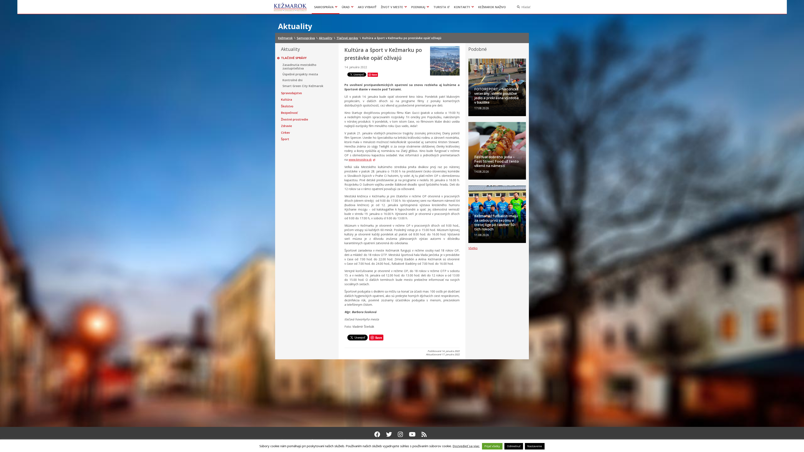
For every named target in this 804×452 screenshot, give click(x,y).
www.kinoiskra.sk (360, 160)
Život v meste (392, 7)
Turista (439, 7)
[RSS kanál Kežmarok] (424, 434)
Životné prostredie (294, 119)
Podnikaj (418, 7)
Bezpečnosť (289, 113)
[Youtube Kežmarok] (412, 434)
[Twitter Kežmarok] (389, 434)
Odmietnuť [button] (514, 446)
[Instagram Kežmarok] (400, 434)
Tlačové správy (294, 58)
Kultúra (286, 99)
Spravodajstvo (291, 93)
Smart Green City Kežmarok (302, 86)
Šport (285, 139)
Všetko (473, 248)
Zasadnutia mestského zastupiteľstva (299, 66)
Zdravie (286, 126)
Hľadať (525, 7)
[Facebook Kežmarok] (377, 434)
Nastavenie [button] (534, 446)
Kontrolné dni (292, 80)
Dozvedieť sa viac (466, 446)
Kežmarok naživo (492, 7)
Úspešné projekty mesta (300, 74)
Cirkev (285, 133)
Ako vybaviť (367, 7)
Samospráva (324, 7)
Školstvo (287, 106)
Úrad (346, 7)
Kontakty (462, 7)
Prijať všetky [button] (492, 446)
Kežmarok (290, 6)
